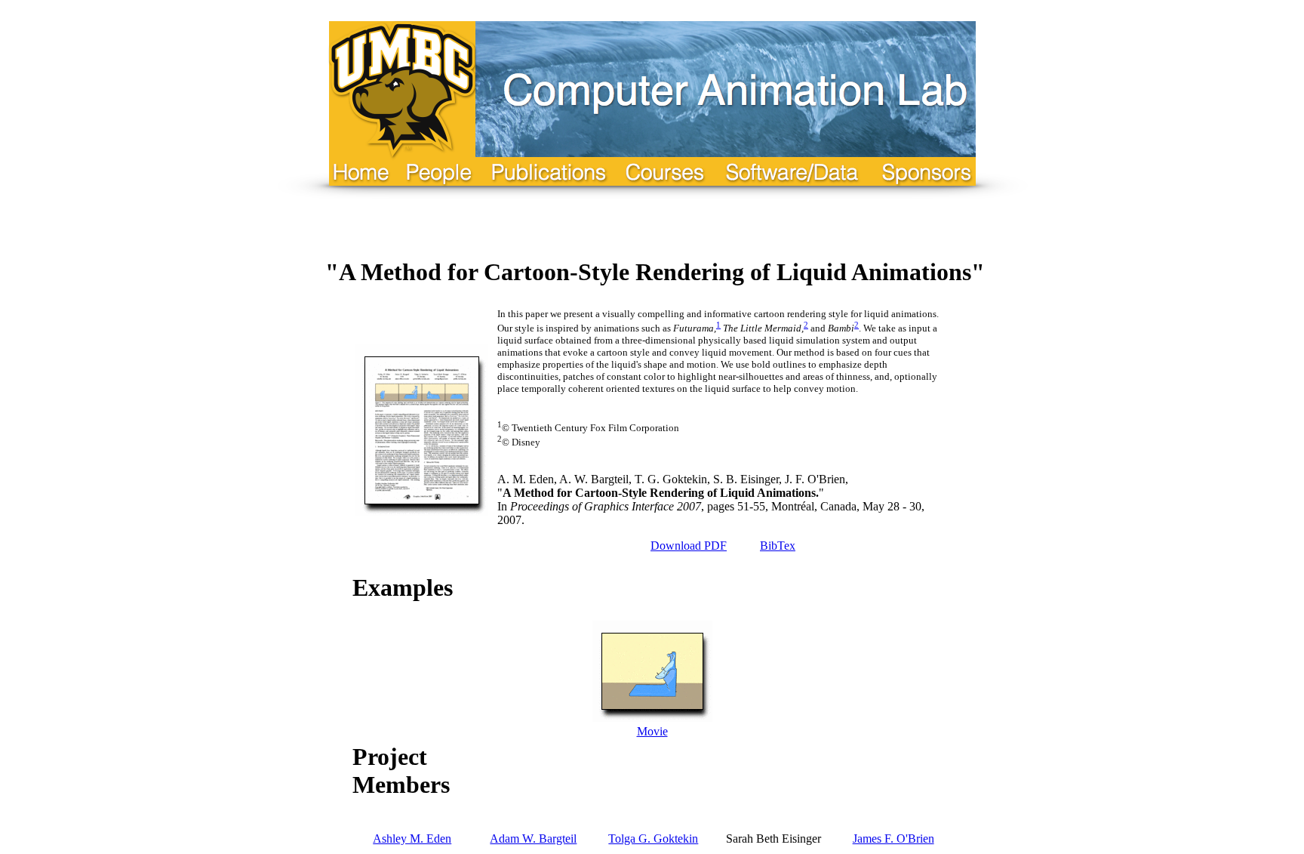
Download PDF (688, 545)
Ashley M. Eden (412, 838)
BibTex (777, 545)
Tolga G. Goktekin (653, 838)
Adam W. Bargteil (533, 838)
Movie (652, 731)
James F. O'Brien (893, 838)
